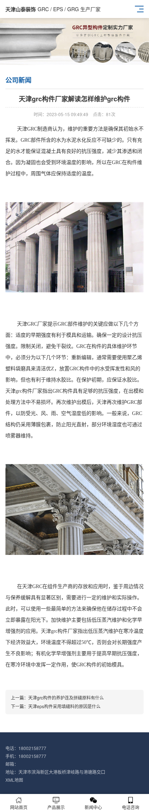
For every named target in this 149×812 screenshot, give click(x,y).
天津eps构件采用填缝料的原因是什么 (64, 706)
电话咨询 (130, 807)
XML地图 (14, 780)
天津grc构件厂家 (23, 391)
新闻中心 (93, 807)
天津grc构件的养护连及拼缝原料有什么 (66, 697)
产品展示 (56, 807)
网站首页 (18, 807)
